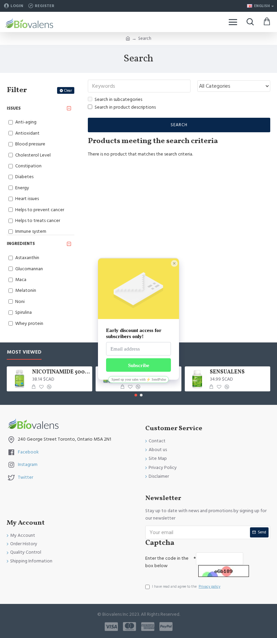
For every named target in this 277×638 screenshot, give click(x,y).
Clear (68, 90)
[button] (135, 395)
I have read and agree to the (186, 586)
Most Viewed (24, 352)
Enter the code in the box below (166, 562)
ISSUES (14, 108)
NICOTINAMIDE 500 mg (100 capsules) (61, 372)
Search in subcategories (118, 99)
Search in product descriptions (125, 107)
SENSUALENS (227, 372)
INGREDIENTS (21, 244)
